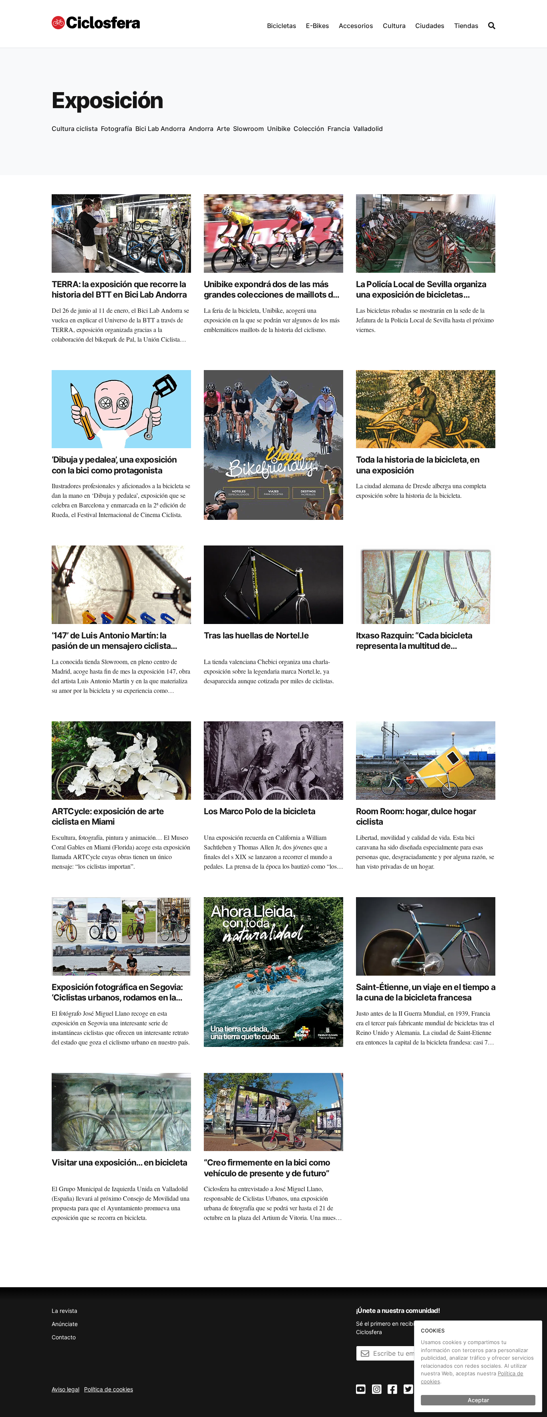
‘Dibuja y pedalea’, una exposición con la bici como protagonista (114, 465)
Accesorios (356, 26)
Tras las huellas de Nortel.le (256, 635)
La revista (64, 1310)
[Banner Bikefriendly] (273, 444)
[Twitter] (408, 1389)
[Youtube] (361, 1389)
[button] (281, 23)
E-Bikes (317, 26)
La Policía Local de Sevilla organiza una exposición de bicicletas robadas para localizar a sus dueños (423, 294)
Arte (223, 129)
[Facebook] (392, 1389)
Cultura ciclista (75, 129)
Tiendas (466, 26)
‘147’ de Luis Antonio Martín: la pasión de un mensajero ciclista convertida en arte (111, 646)
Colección (309, 129)
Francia (339, 129)
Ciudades (429, 26)
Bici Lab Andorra (160, 129)
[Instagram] (377, 1389)
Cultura (394, 26)
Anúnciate (65, 1323)
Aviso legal (65, 1389)
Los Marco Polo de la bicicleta (259, 811)
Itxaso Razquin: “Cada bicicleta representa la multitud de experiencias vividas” (414, 646)
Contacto (64, 1337)
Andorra (201, 129)
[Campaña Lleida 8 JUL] (273, 971)
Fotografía (116, 129)
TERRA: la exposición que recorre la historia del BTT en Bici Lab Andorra (119, 289)
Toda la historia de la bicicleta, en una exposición (418, 465)
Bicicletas (281, 26)
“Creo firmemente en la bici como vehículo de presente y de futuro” (267, 1167)
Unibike (278, 129)
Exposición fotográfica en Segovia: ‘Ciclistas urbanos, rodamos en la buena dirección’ (117, 997)
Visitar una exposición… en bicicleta (119, 1162)
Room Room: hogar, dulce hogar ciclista (416, 816)
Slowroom (248, 129)
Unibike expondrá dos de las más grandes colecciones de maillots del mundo (272, 294)
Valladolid (368, 129)
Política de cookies (108, 1389)
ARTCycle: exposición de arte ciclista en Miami (108, 816)
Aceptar (478, 1400)
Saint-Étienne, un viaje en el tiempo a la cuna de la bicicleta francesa (425, 992)
